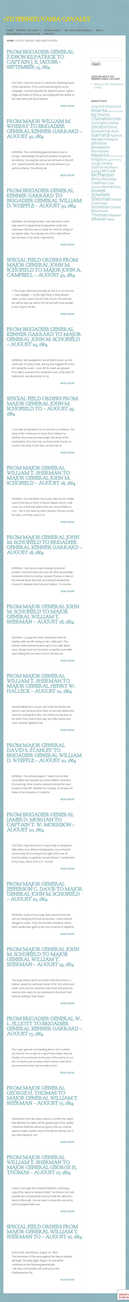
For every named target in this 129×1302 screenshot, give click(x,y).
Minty (96, 178)
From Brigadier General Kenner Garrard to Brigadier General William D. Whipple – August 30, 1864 (44, 198)
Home (9, 30)
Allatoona (113, 106)
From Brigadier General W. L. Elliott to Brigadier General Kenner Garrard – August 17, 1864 (44, 1026)
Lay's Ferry (114, 160)
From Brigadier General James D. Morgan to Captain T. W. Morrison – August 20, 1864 (41, 822)
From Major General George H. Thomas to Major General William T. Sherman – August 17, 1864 (42, 1095)
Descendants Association (23, 33)
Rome (108, 186)
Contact (49, 33)
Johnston (99, 143)
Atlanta (99, 110)
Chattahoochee (106, 118)
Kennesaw (100, 151)
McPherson (102, 175)
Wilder (111, 219)
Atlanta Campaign (115, 111)
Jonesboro (100, 147)
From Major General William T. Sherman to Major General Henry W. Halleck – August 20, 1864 (41, 683)
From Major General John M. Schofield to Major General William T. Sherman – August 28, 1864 (43, 614)
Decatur (99, 126)
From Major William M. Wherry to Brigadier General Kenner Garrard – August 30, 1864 (44, 129)
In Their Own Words (78, 30)
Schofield (100, 194)
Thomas (99, 215)
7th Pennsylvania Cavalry (46, 19)
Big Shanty (100, 114)
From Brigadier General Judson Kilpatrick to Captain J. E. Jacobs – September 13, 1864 (40, 59)
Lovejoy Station (102, 165)
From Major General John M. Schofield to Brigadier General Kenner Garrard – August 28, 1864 (44, 545)
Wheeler (99, 219)
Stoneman (101, 207)
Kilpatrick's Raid (116, 156)
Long (95, 163)
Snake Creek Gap (106, 201)
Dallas (114, 122)
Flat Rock (112, 131)
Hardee (97, 139)
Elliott (112, 126)
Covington (100, 122)
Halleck (116, 135)
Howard (111, 139)
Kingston (98, 159)
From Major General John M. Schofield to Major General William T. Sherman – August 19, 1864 (43, 957)
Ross (117, 187)
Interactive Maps (27, 30)
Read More (67, 105)
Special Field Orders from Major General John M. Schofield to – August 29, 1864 (42, 406)
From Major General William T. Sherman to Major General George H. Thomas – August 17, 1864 (42, 1165)
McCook (109, 170)
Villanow (114, 215)
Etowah (97, 130)
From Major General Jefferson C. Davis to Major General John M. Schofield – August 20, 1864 (44, 891)
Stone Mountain (106, 208)
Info (98, 30)
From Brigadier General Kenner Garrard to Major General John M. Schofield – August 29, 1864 (44, 337)
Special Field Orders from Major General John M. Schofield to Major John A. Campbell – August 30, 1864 (44, 267)
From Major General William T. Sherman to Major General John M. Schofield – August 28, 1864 (41, 475)
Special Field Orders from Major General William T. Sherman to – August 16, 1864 (44, 1231)
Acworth (98, 106)
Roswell (98, 190)
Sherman (101, 198)
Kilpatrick (100, 155)
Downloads (52, 30)
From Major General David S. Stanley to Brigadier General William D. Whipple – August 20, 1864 (44, 753)
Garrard (100, 134)
